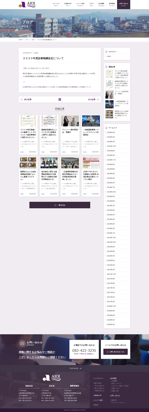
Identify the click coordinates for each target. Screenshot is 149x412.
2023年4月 (111, 219)
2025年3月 (111, 155)
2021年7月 (111, 288)
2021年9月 (111, 279)
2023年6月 (111, 210)
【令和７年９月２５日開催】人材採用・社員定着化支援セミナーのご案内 (91, 175)
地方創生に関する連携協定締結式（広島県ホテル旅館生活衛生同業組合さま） (49, 175)
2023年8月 (111, 201)
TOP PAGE (74, 368)
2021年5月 (111, 297)
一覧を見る (61, 205)
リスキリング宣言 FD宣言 (120, 386)
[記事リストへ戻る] (60, 99)
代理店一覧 (114, 391)
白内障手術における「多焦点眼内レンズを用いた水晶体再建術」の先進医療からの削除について (57, 87)
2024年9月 (111, 164)
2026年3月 (111, 137)
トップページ (98, 378)
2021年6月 (111, 292)
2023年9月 (111, 196)
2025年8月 (111, 151)
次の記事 (91, 99)
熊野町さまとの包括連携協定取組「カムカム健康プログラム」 (28, 175)
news (33, 40)
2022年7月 (111, 256)
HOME (20, 40)
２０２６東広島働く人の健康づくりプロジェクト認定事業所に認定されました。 (28, 133)
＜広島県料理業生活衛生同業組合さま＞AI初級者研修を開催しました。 (70, 175)
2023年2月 (111, 228)
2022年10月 (111, 242)
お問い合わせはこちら (117, 352)
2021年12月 (111, 274)
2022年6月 (111, 260)
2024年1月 (111, 187)
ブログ (91, 3)
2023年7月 (111, 205)
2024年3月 (111, 183)
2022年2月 (111, 269)
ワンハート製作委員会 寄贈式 (70, 130)
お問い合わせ (123, 3)
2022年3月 (111, 265)
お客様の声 (68, 3)
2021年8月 (111, 283)
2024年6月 (111, 173)
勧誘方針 (114, 400)
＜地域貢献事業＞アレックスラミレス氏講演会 (91, 132)
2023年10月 (111, 192)
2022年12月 (111, 237)
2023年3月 (111, 224)
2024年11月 (111, 160)
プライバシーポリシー (118, 402)
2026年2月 (111, 141)
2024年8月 (111, 169)
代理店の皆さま (100, 391)
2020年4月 (111, 324)
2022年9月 (111, 247)
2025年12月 (111, 146)
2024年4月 (111, 178)
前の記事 (28, 99)
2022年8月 (111, 251)
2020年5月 (111, 320)
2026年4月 (111, 132)
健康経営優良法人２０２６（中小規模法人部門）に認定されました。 (49, 133)
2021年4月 (111, 301)
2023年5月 (111, 215)
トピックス (56, 3)
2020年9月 (111, 311)
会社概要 (101, 3)
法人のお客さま (100, 386)
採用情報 (112, 3)
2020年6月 (111, 315)
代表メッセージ (116, 383)
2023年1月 (111, 233)
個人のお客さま (100, 388)
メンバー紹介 (80, 3)
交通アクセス (115, 388)
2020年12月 (111, 306)
